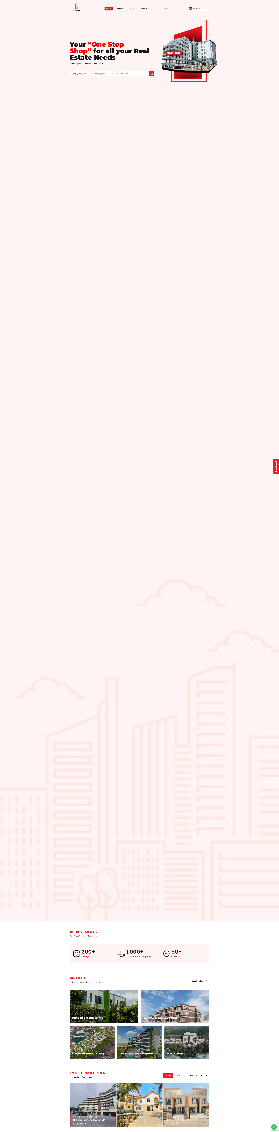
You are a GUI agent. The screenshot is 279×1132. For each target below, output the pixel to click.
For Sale (168, 1076)
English (196, 8)
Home (108, 8)
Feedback (276, 466)
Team (156, 8)
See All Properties (197, 1076)
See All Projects (198, 981)
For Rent (179, 1076)
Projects (120, 8)
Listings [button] (132, 8)
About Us (144, 8)
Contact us (168, 8)
